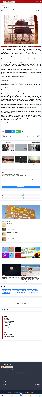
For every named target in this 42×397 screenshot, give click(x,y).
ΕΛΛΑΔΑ (34, 288)
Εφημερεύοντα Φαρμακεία (9, 338)
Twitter (14, 131)
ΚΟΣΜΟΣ (32, 290)
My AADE (6, 316)
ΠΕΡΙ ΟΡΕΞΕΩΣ (7, 292)
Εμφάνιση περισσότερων (36, 142)
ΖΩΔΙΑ (14, 290)
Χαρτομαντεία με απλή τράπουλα (12, 232)
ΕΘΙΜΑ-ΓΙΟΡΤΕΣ (29, 288)
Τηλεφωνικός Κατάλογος (8, 327)
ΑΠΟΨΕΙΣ (9, 288)
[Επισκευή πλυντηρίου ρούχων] (4, 229)
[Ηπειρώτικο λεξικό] (4, 225)
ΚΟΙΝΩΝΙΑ (27, 290)
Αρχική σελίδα (3, 5)
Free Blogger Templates (16, 392)
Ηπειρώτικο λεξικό (10, 223)
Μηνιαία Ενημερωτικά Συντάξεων (8, 325)
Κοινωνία (4, 384)
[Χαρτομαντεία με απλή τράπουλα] (4, 234)
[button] (41, 2)
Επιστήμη (4, 381)
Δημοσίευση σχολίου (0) (21, 186)
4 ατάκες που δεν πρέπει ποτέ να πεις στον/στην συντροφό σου (7, 152)
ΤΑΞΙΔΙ (37, 292)
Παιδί (37, 379)
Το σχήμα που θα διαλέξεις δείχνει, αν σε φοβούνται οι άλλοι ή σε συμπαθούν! (9, 260)
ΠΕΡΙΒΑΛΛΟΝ (14, 292)
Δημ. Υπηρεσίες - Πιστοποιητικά (7, 319)
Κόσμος (4, 386)
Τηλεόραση (38, 386)
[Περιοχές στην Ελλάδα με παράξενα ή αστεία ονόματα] (21, 212)
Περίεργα (4, 387)
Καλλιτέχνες (38, 387)
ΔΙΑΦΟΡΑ (24, 288)
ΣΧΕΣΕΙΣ (8, 5)
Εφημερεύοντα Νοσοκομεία (9, 336)
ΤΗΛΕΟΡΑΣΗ (4, 294)
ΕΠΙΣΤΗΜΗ (9, 290)
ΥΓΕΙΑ (9, 294)
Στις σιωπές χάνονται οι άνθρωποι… (32, 152)
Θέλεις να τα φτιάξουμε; (11, 237)
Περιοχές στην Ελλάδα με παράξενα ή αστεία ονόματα (13, 220)
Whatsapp (18, 131)
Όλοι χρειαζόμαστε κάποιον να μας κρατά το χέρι (7, 164)
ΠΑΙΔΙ (3, 292)
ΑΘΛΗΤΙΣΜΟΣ (4, 288)
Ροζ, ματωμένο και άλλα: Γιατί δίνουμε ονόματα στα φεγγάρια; (10, 278)
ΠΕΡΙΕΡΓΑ (19, 292)
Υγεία (37, 381)
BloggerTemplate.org (30, 392)
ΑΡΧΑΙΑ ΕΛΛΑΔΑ (14, 288)
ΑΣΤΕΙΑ (20, 288)
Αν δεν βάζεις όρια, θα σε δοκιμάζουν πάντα (19, 152)
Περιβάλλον (38, 382)
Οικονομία (4, 379)
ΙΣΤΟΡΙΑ (17, 290)
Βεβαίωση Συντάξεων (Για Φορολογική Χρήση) (9, 322)
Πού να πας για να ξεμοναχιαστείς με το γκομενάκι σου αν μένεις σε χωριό (34, 164)
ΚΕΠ (4, 330)
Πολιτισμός (38, 384)
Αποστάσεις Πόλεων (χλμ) (9, 328)
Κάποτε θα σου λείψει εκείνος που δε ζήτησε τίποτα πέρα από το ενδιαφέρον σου (21, 164)
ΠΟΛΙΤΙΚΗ (23, 292)
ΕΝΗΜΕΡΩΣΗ (4, 290)
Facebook (8, 131)
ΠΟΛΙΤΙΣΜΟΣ (29, 292)
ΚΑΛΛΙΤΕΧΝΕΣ (22, 290)
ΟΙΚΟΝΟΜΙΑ (37, 290)
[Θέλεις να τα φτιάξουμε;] (4, 239)
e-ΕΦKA (5, 332)
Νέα (3, 382)
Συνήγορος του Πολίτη (8, 334)
